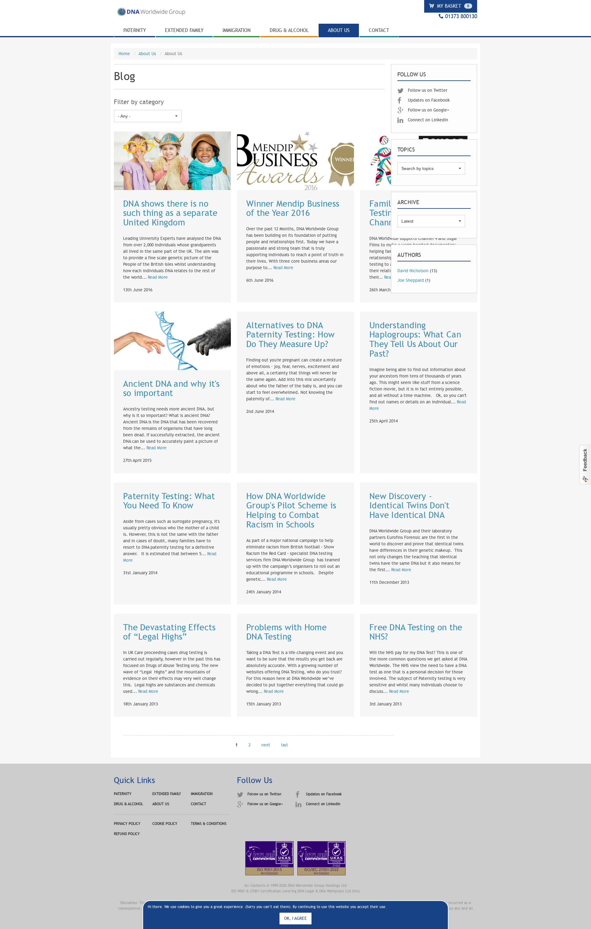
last (284, 745)
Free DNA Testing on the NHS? (415, 632)
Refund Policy (127, 834)
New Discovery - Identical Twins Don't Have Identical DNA (409, 506)
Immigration (237, 30)
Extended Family (184, 30)
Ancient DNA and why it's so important (171, 389)
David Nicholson (412, 270)
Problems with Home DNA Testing (286, 632)
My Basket (452, 6)
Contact (379, 30)
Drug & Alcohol (289, 30)
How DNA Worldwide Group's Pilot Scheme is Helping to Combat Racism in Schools (291, 510)
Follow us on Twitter (427, 90)
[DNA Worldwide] (151, 15)
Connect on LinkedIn (427, 120)
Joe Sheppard (410, 280)
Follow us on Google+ (428, 110)
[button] (585, 465)
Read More (158, 277)
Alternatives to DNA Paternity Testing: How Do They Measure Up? (290, 335)
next (265, 745)
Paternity (134, 30)
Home (124, 53)
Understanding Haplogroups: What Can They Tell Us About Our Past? (415, 339)
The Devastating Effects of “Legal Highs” (169, 632)
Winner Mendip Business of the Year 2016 (292, 209)
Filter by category (139, 102)
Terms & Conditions (209, 824)
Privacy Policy (127, 824)
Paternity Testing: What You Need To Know (169, 501)
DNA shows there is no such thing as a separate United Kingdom (170, 213)
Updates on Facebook (428, 100)
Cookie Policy (164, 824)
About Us (339, 30)
